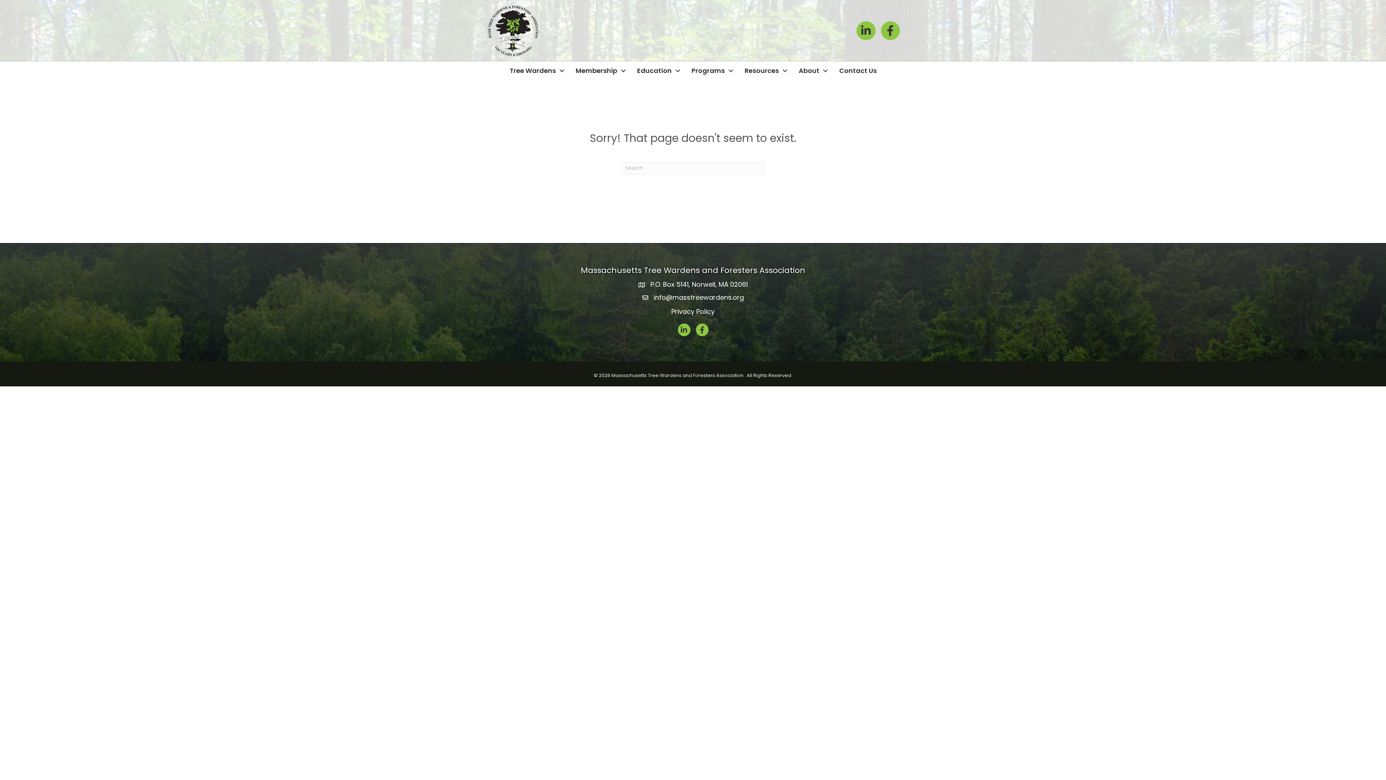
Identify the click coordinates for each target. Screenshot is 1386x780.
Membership (596, 70)
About (809, 70)
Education (654, 70)
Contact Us (858, 70)
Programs (708, 70)
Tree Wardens (533, 70)
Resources (762, 70)
